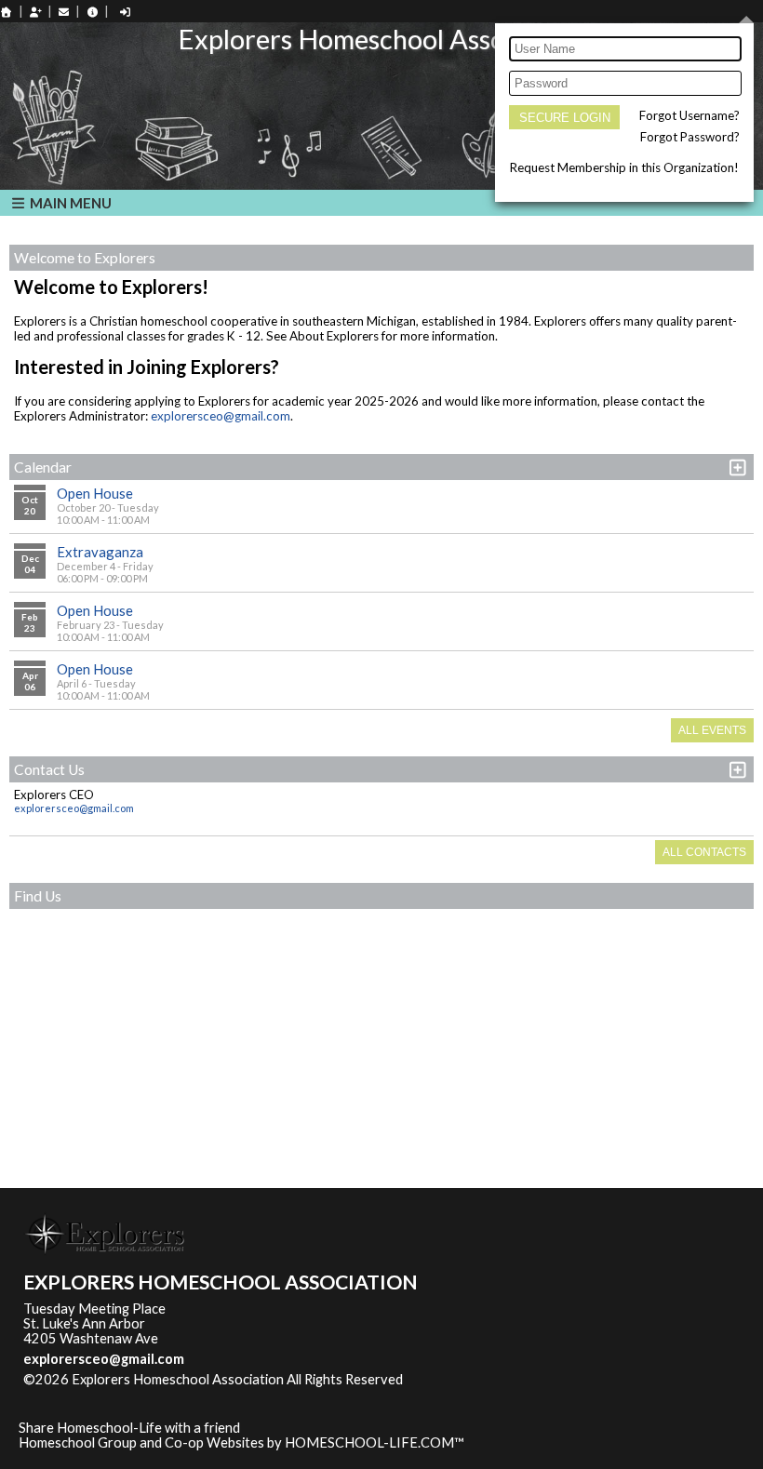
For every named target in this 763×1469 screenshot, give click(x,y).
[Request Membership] (35, 12)
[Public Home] (6, 12)
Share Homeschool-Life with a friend (129, 1428)
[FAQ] (92, 12)
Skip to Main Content (484, 1379)
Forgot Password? (690, 136)
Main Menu (69, 202)
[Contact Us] (64, 12)
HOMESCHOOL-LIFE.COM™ (374, 1442)
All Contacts (704, 852)
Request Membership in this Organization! (624, 167)
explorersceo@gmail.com (220, 415)
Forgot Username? (689, 115)
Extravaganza (100, 551)
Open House (95, 493)
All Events (712, 730)
